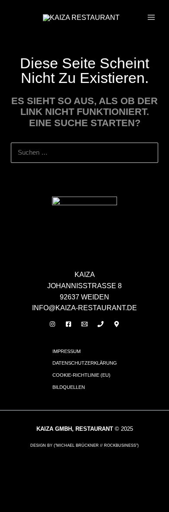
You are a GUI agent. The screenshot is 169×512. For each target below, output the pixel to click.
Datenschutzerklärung (84, 363)
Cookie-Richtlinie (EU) (81, 375)
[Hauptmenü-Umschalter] (151, 17)
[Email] (84, 324)
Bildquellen (68, 387)
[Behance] (116, 324)
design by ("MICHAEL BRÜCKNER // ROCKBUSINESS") (84, 445)
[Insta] (52, 324)
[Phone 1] (100, 324)
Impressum (66, 351)
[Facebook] (68, 324)
